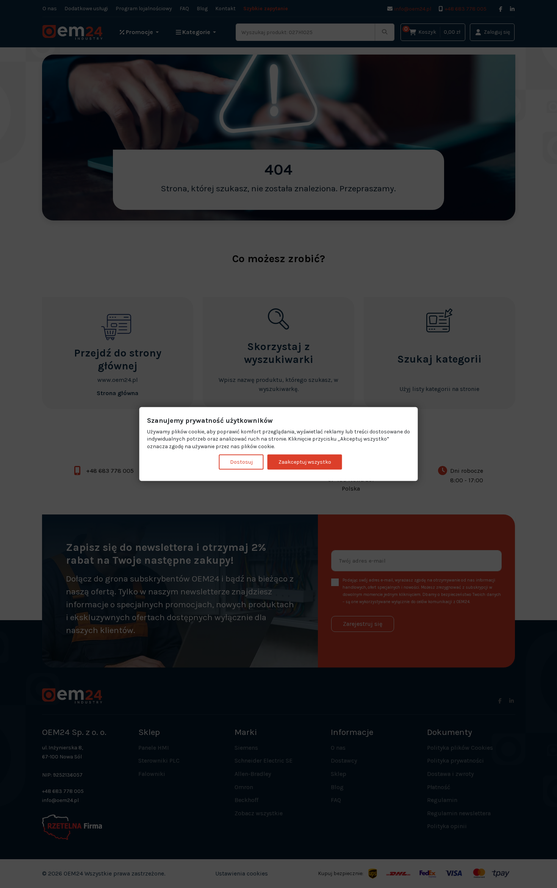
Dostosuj (241, 462)
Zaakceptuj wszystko (304, 462)
